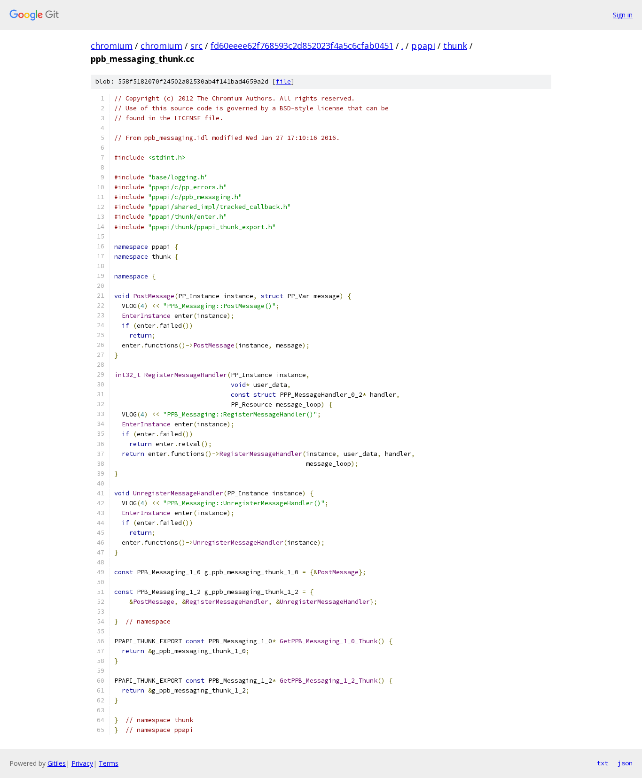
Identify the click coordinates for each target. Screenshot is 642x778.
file (283, 81)
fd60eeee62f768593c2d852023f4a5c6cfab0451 (302, 45)
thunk (455, 45)
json (625, 763)
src (196, 45)
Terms (108, 763)
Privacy (82, 763)
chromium (112, 45)
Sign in (623, 14)
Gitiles (56, 763)
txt (602, 763)
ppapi (423, 45)
